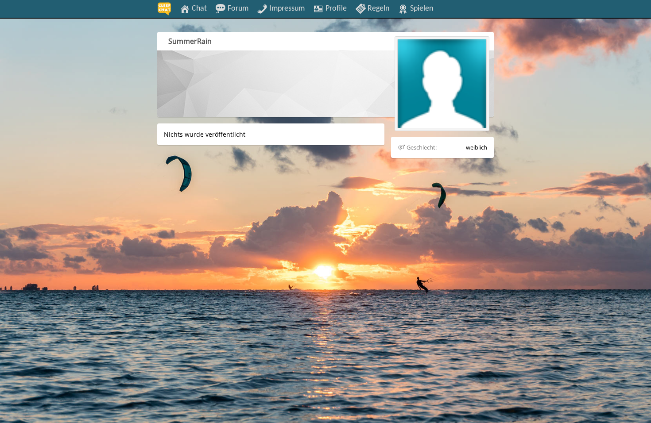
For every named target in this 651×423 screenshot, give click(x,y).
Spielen (420, 8)
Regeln (377, 8)
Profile (335, 8)
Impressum (286, 8)
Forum (237, 8)
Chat (198, 8)
